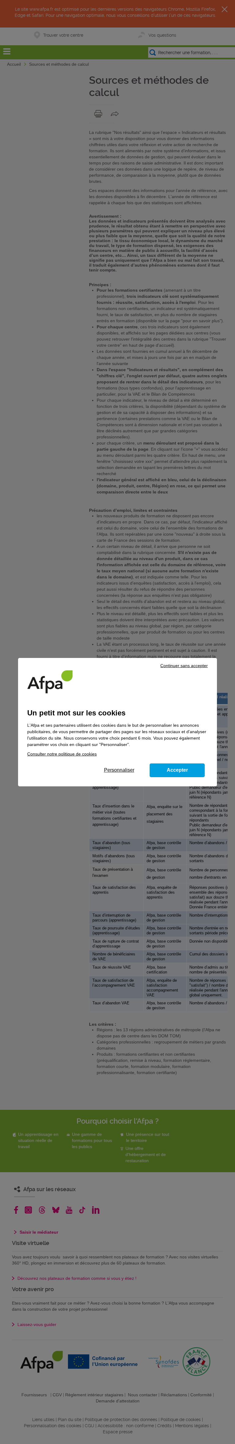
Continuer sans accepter (184, 665)
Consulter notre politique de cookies (62, 754)
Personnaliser (119, 770)
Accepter (177, 770)
